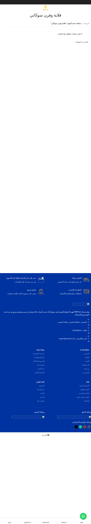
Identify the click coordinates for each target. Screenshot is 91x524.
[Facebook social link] (49, 2)
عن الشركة (40, 389)
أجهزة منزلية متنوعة (82, 397)
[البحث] (4, 42)
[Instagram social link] (47, 2)
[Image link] (74, 417)
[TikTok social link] (41, 2)
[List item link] (45, 330)
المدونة (42, 397)
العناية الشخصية (84, 393)
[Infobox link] (68, 280)
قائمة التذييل (40, 382)
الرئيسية (86, 23)
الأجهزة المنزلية (84, 386)
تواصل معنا (40, 365)
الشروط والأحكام (38, 361)
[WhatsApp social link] (44, 2)
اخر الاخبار (41, 369)
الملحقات (86, 401)
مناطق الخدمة (84, 350)
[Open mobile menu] (87, 8)
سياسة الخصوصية (38, 353)
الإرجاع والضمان (39, 357)
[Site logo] (45, 8)
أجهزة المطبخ (85, 389)
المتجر (42, 393)
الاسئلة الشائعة (39, 372)
